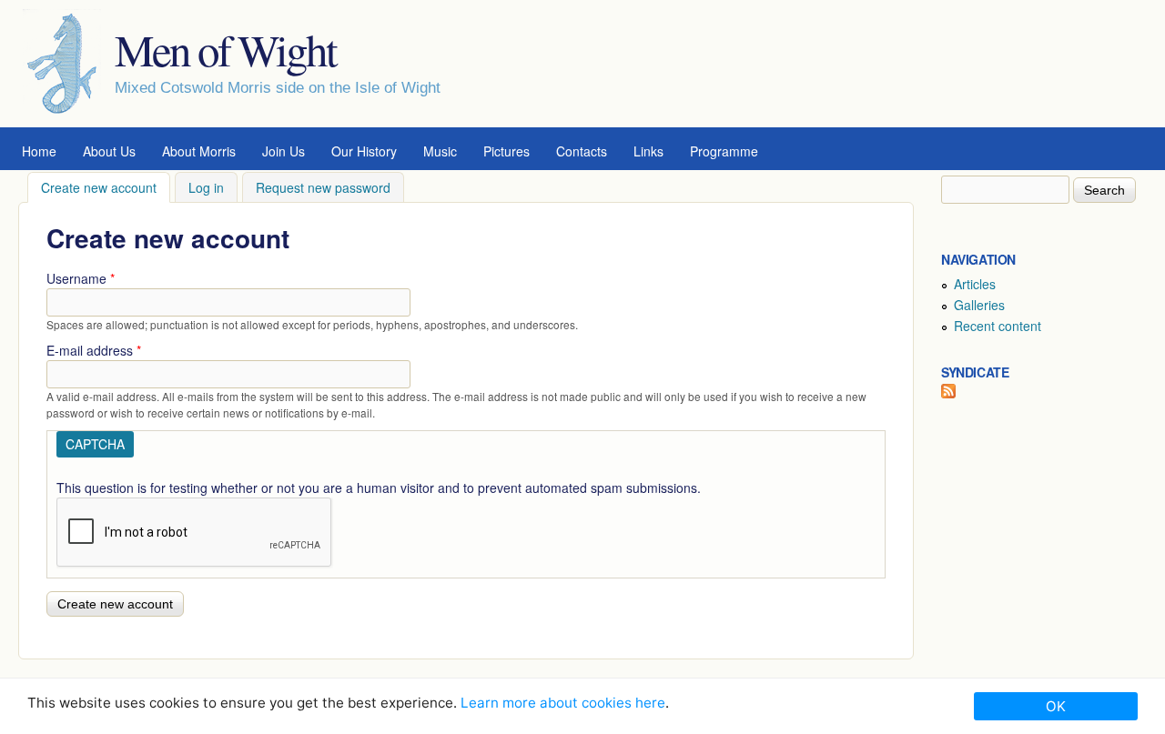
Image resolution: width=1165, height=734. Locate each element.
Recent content (997, 326)
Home (39, 151)
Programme (724, 151)
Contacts (581, 151)
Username (80, 278)
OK (1056, 706)
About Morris (199, 151)
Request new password (323, 187)
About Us (109, 151)
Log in (206, 187)
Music (440, 151)
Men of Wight (225, 49)
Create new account (105, 187)
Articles (975, 284)
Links (648, 151)
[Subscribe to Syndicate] (948, 393)
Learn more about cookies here (563, 702)
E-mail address (93, 350)
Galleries (979, 305)
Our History (364, 151)
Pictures (506, 151)
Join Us (283, 151)
